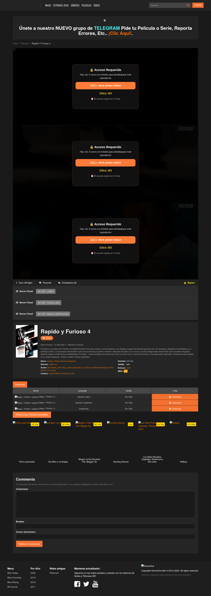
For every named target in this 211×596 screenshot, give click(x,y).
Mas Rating (13, 582)
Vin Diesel (51, 370)
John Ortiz (61, 367)
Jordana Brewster (74, 367)
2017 (33, 586)
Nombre (20, 521)
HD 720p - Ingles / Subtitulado (53, 314)
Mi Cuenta (12, 586)
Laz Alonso (87, 367)
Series (96, 5)
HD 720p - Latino (46, 291)
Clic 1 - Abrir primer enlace (105, 85)
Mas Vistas (12, 572)
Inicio (48, 5)
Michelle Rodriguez (101, 367)
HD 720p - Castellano (48, 302)
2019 (33, 577)
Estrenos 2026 (61, 5)
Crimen (57, 361)
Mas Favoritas (14, 577)
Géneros (75, 5)
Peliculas (86, 5)
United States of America (59, 373)
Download (20, 384)
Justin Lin (53, 364)
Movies (24, 43)
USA (72, 373)
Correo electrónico (26, 531)
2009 (128, 367)
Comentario (23, 488)
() (69, 282)
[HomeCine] (21, 5)
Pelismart (54, 572)
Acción (50, 361)
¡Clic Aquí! (119, 33)
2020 (33, 572)
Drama (64, 361)
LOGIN (198, 5)
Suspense (72, 361)
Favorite (47, 282)
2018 (33, 582)
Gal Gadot (52, 367)
